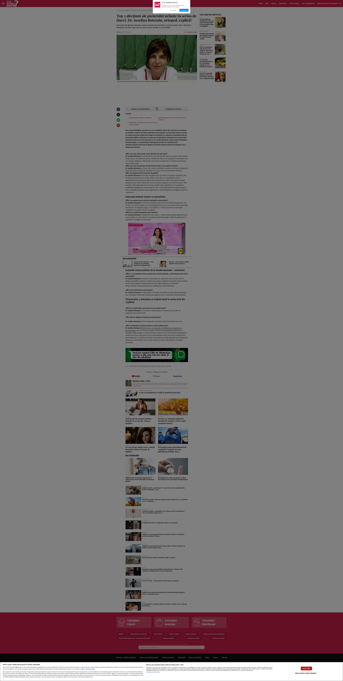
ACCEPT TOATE (306, 668)
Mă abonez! (184, 10)
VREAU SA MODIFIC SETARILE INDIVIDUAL (306, 673)
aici (31, 675)
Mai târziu (173, 10)
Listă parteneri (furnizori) (153, 672)
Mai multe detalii (90, 669)
